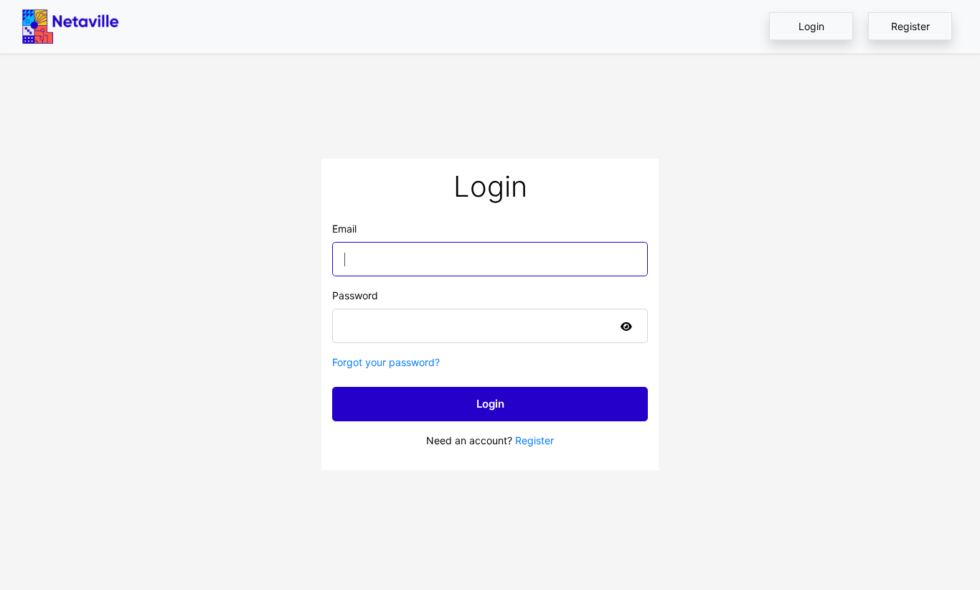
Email (344, 229)
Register (910, 26)
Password (355, 295)
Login (811, 26)
